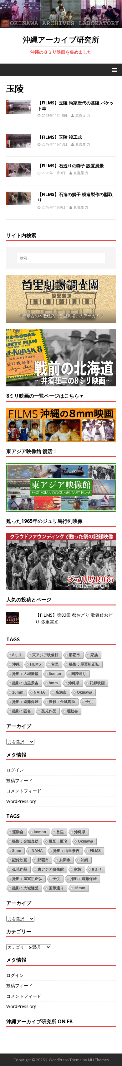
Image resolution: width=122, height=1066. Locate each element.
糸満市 (61, 692)
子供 (89, 702)
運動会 (72, 711)
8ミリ (17, 655)
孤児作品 (48, 711)
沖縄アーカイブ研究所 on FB (39, 1021)
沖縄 (16, 664)
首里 (55, 664)
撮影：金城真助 (62, 702)
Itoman (55, 674)
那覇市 (74, 655)
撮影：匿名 (21, 711)
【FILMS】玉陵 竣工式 (60, 137)
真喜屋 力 (82, 115)
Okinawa (84, 692)
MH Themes (98, 1060)
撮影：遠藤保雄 (25, 702)
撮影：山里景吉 (25, 683)
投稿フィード (19, 780)
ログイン (15, 770)
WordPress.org (21, 801)
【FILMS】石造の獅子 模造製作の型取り (75, 197)
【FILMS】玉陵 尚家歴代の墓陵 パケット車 (76, 105)
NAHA (39, 692)
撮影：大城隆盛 (25, 674)
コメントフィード (23, 791)
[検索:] (61, 258)
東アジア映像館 (45, 655)
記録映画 (97, 683)
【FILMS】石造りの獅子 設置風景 (71, 166)
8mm (53, 683)
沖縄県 (73, 683)
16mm (17, 692)
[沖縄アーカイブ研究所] (61, 24)
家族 (94, 655)
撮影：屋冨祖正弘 (84, 664)
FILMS (35, 664)
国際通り (78, 674)
